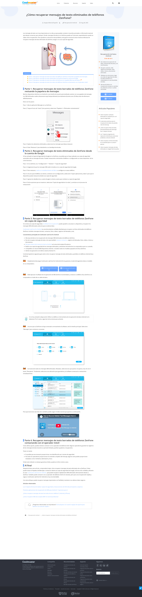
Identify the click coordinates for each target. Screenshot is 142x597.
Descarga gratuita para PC (50, 269)
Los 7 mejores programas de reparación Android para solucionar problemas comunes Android (109, 135)
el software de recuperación (51, 224)
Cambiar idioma (102, 580)
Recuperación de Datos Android (108, 55)
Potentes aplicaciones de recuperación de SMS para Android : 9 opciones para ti (45, 490)
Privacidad (57, 589)
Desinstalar (73, 589)
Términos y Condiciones (48, 589)
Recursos (49, 572)
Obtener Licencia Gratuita (53, 575)
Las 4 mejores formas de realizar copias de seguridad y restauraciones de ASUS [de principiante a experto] (52, 487)
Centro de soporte (84, 565)
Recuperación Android (70, 23)
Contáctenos (50, 566)
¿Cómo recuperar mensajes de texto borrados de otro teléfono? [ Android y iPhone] (46, 493)
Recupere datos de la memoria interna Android (38, 244)
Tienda (48, 568)
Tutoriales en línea (84, 566)
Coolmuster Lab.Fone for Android (32, 229)
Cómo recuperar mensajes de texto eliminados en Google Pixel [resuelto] (109, 148)
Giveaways (49, 573)
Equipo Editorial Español (51, 23)
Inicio (58, 3)
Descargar (49, 570)
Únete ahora (114, 573)
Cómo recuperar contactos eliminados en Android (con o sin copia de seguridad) (108, 116)
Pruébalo (109, 94)
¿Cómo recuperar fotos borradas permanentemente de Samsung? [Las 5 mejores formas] (108, 129)
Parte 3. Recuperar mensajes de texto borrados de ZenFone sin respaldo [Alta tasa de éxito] (54, 80)
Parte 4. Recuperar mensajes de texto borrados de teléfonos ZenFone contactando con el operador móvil (58, 82)
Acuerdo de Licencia (65, 589)
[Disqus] (59, 540)
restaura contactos (61, 240)
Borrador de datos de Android (70, 572)
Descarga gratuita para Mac (68, 269)
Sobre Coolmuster (51, 565)
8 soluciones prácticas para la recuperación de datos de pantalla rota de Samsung (108, 123)
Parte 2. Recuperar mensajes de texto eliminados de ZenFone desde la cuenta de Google (53, 78)
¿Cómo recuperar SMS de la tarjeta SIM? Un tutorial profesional (40, 497)
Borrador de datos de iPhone (70, 584)
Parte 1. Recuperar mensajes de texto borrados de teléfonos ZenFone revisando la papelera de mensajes (58, 76)
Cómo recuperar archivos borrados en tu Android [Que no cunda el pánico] (109, 142)
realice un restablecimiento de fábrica (46, 170)
